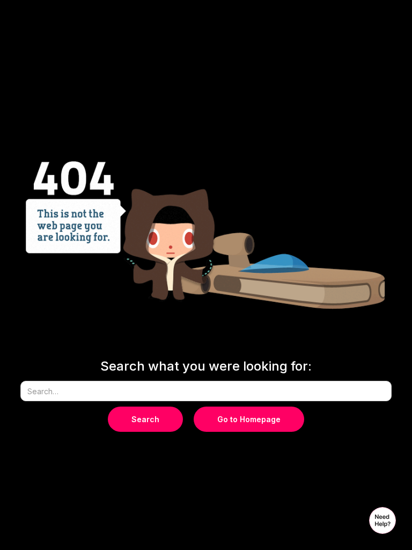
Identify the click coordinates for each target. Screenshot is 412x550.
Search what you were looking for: (206, 366)
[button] (382, 520)
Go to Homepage (249, 419)
